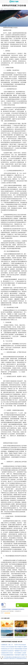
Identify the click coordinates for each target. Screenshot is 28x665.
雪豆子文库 (12, 663)
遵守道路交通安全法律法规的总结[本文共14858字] (15, 657)
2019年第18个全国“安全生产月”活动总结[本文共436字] (15, 658)
